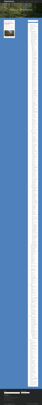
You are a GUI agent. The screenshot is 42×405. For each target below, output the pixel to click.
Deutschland (26, 1)
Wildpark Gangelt (33, 248)
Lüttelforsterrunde (34, 114)
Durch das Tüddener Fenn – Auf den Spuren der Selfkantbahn (34, 109)
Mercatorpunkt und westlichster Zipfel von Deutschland (33, 260)
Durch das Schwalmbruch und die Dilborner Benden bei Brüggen (34, 168)
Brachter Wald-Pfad (34, 161)
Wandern (12, 22)
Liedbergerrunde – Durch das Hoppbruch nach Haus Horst (35, 233)
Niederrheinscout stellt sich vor (33, 25)
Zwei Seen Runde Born (34, 180)
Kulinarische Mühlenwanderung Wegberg (34, 48)
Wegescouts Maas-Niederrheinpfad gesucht (9, 400)
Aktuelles (36, 1)
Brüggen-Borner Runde (34, 146)
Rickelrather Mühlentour (34, 129)
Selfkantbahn (32, 255)
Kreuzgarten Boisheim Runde (34, 33)
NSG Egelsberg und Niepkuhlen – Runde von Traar (34, 214)
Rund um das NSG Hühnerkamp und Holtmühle (34, 137)
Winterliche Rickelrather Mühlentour (8, 396)
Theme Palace (36, 403)
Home (18, 1)
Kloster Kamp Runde (34, 193)
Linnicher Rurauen (34, 240)
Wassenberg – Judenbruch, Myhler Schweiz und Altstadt (34, 120)
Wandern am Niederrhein (32, 41)
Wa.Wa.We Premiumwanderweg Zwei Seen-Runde (35, 153)
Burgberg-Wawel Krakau (34, 338)
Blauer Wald (32, 256)
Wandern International (32, 316)
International (31, 1)
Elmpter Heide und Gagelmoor (34, 36)
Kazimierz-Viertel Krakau (34, 337)
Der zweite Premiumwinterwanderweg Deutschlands (34, 289)
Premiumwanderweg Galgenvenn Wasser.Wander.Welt (34, 165)
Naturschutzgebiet (10, 21)
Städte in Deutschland (32, 305)
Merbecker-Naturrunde (33, 35)
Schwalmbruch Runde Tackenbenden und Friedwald (34, 133)
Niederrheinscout (9, 1)
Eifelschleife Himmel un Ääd (34, 300)
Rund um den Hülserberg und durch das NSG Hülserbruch (34, 238)
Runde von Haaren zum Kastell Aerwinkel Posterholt (34, 65)
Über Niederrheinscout (32, 24)
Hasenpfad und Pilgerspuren (33, 356)
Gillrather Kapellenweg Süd (34, 34)
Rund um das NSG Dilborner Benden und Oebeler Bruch (34, 182)
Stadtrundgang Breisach (33, 306)
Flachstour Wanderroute (34, 51)
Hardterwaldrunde (34, 224)
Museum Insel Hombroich (33, 254)
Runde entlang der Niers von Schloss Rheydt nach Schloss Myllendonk (34, 188)
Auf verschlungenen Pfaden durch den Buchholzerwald (34, 207)
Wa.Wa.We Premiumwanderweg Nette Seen (34, 160)
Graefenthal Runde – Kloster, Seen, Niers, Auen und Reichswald (34, 195)
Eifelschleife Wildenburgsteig (34, 297)
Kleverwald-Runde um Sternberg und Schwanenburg (34, 212)
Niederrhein (22, 1)
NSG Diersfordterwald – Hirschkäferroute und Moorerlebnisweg (34, 231)
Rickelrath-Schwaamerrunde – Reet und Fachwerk (34, 124)
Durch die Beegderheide (33, 322)
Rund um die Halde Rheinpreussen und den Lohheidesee (34, 242)
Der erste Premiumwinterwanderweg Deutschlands (34, 287)
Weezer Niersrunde (34, 220)
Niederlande (5, 22)
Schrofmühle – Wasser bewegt (34, 251)
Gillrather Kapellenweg (33, 38)
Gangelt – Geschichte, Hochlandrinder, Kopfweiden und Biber (34, 103)
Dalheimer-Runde (34, 82)
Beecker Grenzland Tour (34, 52)
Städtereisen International (33, 330)
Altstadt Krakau (33, 336)
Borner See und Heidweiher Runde (33, 381)
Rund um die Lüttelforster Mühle (33, 346)
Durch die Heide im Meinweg (34, 37)
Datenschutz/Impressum (32, 29)
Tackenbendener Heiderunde (33, 371)
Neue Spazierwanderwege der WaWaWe (34, 222)
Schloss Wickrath (34, 239)
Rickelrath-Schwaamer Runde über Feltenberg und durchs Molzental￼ (34, 58)
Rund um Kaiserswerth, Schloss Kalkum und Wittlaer (34, 198)
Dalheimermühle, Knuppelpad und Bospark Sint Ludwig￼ (34, 62)
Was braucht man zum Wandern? (33, 26)
